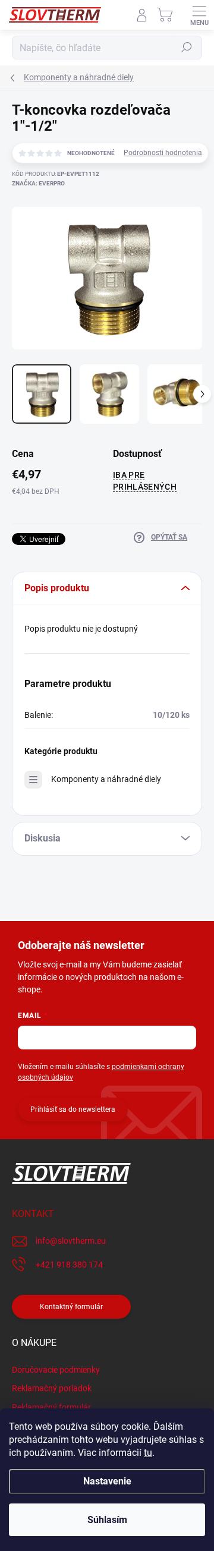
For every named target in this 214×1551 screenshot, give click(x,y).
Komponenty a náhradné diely (106, 779)
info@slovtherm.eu (71, 1241)
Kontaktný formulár (71, 1307)
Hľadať (186, 47)
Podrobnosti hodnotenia (163, 153)
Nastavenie (107, 1481)
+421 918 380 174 (69, 1264)
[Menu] (199, 15)
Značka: (38, 183)
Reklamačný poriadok (52, 1388)
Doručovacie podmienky (56, 1370)
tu (148, 1452)
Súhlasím (107, 1519)
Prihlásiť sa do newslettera (72, 1109)
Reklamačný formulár (51, 1407)
